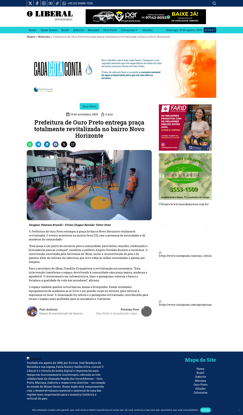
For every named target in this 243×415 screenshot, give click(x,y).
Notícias (44, 36)
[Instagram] (44, 3)
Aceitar (205, 410)
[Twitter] (30, 3)
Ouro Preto (110, 30)
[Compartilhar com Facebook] (56, 144)
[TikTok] (57, 3)
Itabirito (78, 30)
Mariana (93, 30)
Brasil (65, 30)
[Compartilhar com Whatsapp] (30, 144)
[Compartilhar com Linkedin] (47, 144)
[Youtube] (51, 3)
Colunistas (128, 30)
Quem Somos (48, 30)
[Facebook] (37, 3)
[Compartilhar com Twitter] (64, 144)
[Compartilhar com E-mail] (73, 144)
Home (33, 30)
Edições (147, 30)
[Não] (239, 410)
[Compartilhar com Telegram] (38, 144)
